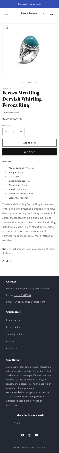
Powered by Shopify (38, 447)
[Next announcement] (53, 4)
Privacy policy (13, 320)
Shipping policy (14, 334)
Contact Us (11, 348)
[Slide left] (22, 82)
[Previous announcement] (5, 4)
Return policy (13, 327)
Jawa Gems (24, 447)
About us (11, 341)
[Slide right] (36, 82)
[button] (6, 13)
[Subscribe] (45, 423)
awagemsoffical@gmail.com (29, 301)
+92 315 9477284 (22, 295)
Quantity (6, 125)
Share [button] (9, 260)
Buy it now (30, 151)
